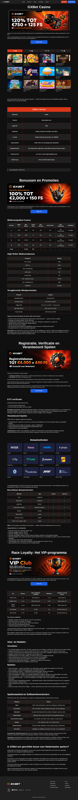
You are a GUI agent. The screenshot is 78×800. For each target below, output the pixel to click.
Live (30, 50)
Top (14, 50)
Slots (62, 50)
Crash (46, 50)
